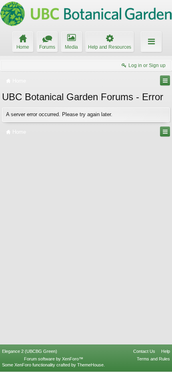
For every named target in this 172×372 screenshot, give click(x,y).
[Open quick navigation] (165, 80)
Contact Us (144, 351)
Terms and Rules (153, 358)
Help (165, 351)
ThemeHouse (90, 364)
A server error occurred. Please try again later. (59, 114)
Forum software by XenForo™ (53, 358)
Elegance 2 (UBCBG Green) (29, 351)
